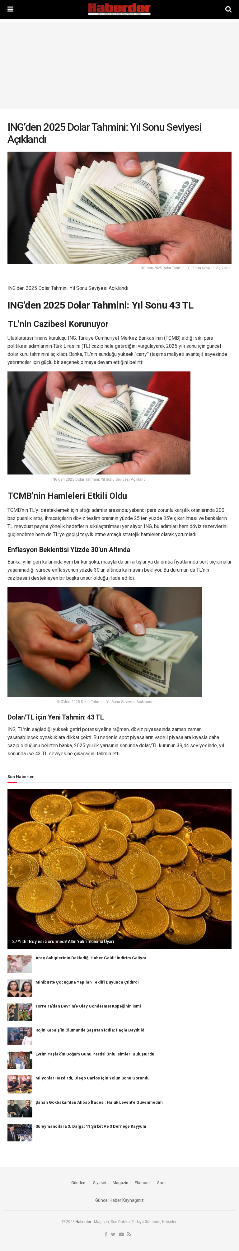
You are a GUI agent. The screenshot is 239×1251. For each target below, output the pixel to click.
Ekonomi (143, 1182)
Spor (161, 1182)
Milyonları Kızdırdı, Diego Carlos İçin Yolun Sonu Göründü (92, 1078)
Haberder (83, 1222)
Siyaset (99, 1182)
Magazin (120, 1182)
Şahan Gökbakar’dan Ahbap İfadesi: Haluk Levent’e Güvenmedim (99, 1102)
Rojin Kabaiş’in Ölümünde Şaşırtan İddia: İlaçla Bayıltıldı (90, 1030)
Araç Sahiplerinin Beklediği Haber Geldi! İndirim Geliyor (91, 958)
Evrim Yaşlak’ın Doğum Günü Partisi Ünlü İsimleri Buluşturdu (94, 1054)
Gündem (79, 1182)
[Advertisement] (119, 65)
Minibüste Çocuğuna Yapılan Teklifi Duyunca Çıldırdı (87, 982)
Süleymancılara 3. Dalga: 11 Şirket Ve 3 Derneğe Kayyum (90, 1126)
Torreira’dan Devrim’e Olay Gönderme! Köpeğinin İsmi (88, 1006)
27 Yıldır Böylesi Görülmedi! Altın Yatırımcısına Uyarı (63, 941)
